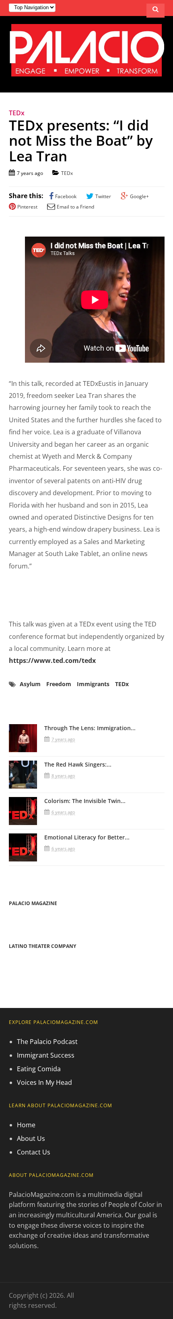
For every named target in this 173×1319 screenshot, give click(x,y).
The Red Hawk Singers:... (77, 764)
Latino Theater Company (42, 946)
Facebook (65, 196)
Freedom (58, 684)
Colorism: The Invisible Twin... (85, 801)
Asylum (30, 684)
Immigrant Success (45, 1055)
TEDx (67, 173)
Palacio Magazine (33, 903)
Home (26, 1124)
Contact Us (33, 1152)
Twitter (103, 196)
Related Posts (39, 707)
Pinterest (27, 206)
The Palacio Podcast (47, 1041)
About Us (31, 1138)
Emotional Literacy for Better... (87, 837)
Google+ (139, 196)
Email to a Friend (75, 206)
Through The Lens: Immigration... (90, 728)
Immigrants (93, 684)
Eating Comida (39, 1068)
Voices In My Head (44, 1082)
